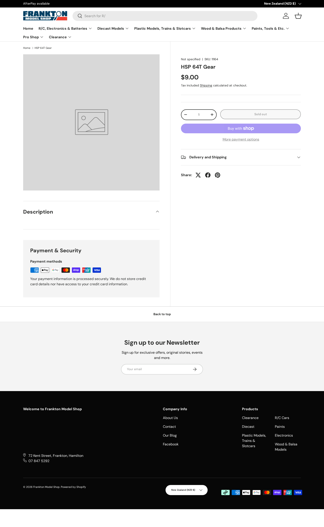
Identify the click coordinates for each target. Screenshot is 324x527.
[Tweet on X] (198, 175)
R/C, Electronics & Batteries (63, 28)
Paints (280, 426)
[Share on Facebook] (208, 175)
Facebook (171, 444)
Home (28, 28)
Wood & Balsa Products (221, 28)
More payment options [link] (241, 139)
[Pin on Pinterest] (217, 175)
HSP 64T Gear (43, 48)
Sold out (260, 114)
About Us (170, 417)
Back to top (162, 314)
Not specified (190, 59)
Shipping (206, 85)
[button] (298, 16)
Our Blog (170, 435)
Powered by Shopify (73, 487)
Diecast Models (111, 28)
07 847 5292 (38, 461)
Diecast (248, 426)
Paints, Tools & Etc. (268, 28)
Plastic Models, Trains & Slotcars (163, 28)
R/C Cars (282, 417)
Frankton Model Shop (46, 487)
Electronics (284, 435)
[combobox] (165, 16)
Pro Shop (31, 37)
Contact (169, 426)
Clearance (58, 37)
